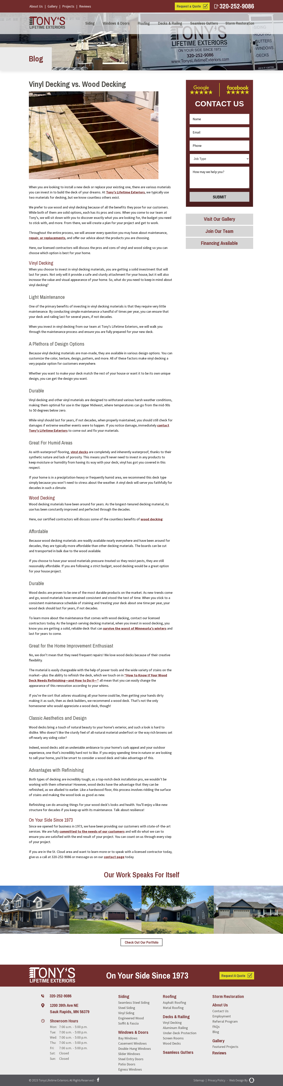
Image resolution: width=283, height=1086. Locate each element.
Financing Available (219, 243)
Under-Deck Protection (179, 1033)
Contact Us (220, 1011)
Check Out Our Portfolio (141, 942)
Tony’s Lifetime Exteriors (125, 192)
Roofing (144, 23)
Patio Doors (126, 1064)
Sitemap (198, 1080)
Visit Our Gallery (219, 219)
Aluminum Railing (175, 1028)
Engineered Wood (131, 1018)
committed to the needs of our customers (92, 831)
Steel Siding (126, 1007)
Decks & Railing (170, 23)
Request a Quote (189, 6)
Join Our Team (219, 231)
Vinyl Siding (126, 1013)
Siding (90, 23)
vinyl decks (79, 452)
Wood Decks (172, 1043)
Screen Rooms (173, 1038)
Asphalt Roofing (174, 1002)
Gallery (52, 6)
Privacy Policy (216, 1080)
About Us (36, 6)
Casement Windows (132, 1043)
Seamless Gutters (204, 23)
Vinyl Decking (172, 1022)
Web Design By (238, 1080)
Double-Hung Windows (134, 1048)
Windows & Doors (116, 23)
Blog (215, 1032)
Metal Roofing (173, 1007)
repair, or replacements (47, 238)
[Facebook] (98, 1080)
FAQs (216, 1026)
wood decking (151, 519)
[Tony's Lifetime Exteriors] (48, 23)
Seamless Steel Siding (134, 1002)
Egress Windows (130, 1069)
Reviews (85, 6)
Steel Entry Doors (130, 1059)
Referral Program (225, 1021)
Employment (221, 1016)
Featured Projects (225, 1046)
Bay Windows (127, 1038)
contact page (114, 857)
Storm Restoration (239, 23)
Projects (68, 6)
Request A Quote (233, 975)
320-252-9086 (236, 6)
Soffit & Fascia (128, 1023)
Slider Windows (129, 1054)
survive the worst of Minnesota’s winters (134, 628)
